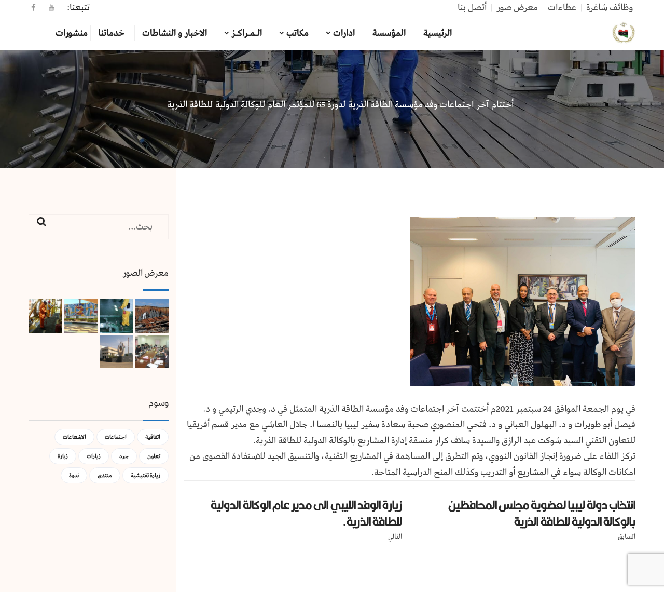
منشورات (72, 33)
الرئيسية (437, 33)
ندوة (74, 475)
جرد (124, 456)
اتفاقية (152, 437)
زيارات (94, 456)
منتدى (105, 475)
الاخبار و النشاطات (174, 33)
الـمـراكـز (246, 33)
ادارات (344, 33)
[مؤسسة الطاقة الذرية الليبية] (623, 33)
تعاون (153, 456)
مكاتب (297, 33)
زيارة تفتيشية (145, 475)
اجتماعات (116, 437)
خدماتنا (111, 33)
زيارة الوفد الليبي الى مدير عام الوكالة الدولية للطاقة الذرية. (306, 513)
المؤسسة (389, 33)
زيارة (63, 456)
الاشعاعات (74, 437)
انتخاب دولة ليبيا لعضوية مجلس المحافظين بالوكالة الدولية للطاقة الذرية (541, 513)
